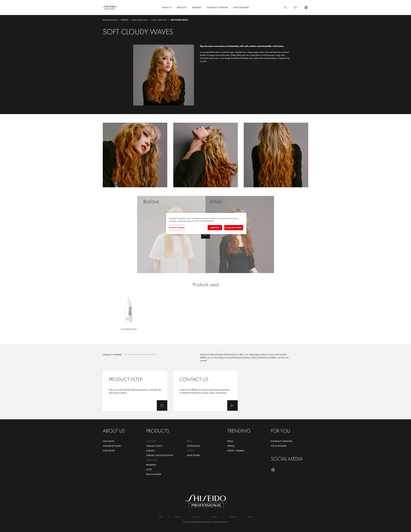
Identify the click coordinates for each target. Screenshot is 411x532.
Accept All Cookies (234, 227)
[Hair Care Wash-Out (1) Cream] (128, 313)
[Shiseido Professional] (109, 7)
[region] (206, 223)
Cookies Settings (176, 227)
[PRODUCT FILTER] (135, 391)
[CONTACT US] (205, 391)
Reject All (215, 227)
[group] (205, 155)
